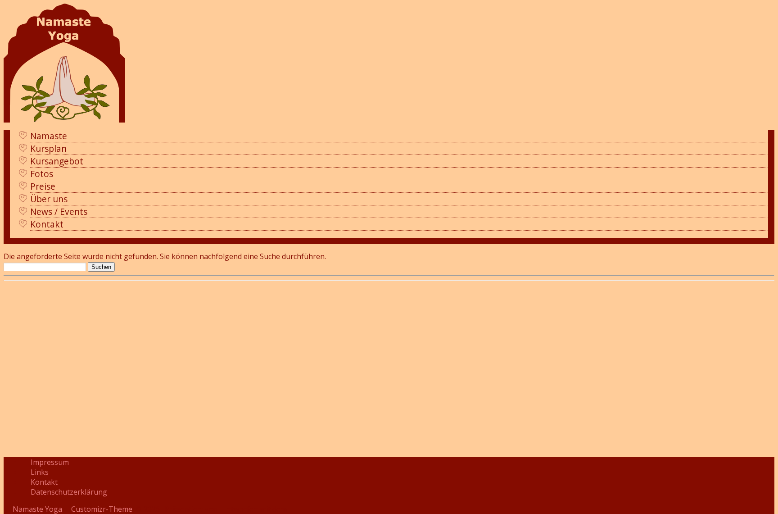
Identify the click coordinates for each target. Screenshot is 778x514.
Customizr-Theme (101, 509)
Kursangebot (56, 161)
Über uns (49, 199)
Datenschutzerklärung (69, 492)
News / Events (58, 211)
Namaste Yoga (37, 509)
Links (40, 472)
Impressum (50, 462)
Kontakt (46, 224)
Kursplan (48, 148)
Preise (42, 186)
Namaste (48, 136)
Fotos (41, 174)
